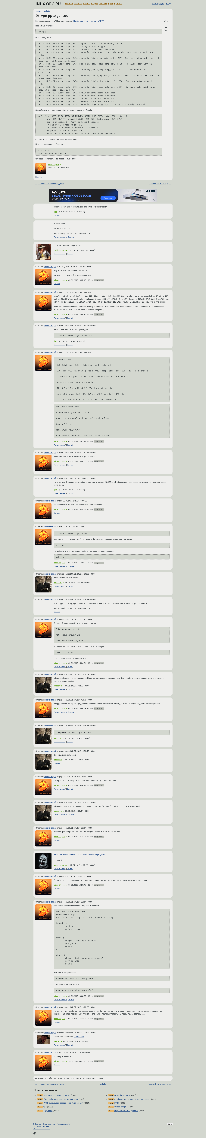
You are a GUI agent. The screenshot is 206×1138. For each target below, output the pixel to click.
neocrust (57, 865)
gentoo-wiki (79, 1037)
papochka (58, 583)
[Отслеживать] (166, 29)
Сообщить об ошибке (41, 1126)
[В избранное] (166, 22)
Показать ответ (59, 254)
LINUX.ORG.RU (47, 3)
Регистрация (158, 3)
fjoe (55, 212)
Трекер (111, 3)
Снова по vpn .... (121, 1107)
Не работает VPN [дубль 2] (126, 1111)
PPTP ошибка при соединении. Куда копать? (63, 1103)
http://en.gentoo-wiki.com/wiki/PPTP (88, 21)
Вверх (170, 1124)
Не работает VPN (122, 1095)
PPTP (116, 1103)
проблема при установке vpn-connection (132, 1099)
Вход (168, 3)
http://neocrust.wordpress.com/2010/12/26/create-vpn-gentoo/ (80, 854)
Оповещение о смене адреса (51, 184)
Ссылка (39, 177)
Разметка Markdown (64, 1124)
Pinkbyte (57, 250)
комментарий (50, 267)
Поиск (119, 3)
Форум (94, 3)
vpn (45, 1107)
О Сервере (37, 1124)
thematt (57, 1041)
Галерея (78, 3)
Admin (47, 11)
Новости (69, 3)
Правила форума (48, 1124)
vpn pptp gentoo (54, 15)
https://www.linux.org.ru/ (41, 1129)
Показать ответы (60, 237)
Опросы (103, 3)
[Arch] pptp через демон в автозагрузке (60, 1099)
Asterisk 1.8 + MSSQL (158, 184)
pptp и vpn (47, 1111)
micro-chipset (53, 165)
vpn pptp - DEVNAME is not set (56, 1095)
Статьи (86, 3)
